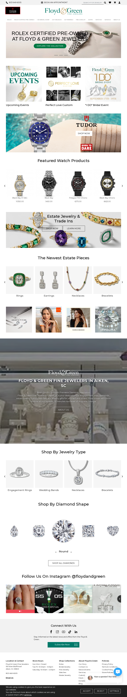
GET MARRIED (68, 20)
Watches (62, 672)
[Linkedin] (76, 631)
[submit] (105, 2)
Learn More (74, 228)
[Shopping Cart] (115, 2)
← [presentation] (56, 551)
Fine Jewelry (64, 670)
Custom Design (85, 675)
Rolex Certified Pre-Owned (24, 20)
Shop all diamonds (63, 563)
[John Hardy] (49, 319)
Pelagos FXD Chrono (78, 198)
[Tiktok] (69, 631)
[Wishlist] (110, 2)
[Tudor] (12, 10)
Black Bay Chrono (107, 198)
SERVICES (108, 20)
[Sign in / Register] (119, 2)
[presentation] (4, 185)
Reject (100, 691)
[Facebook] (51, 631)
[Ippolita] (108, 319)
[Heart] (113, 531)
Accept (86, 691)
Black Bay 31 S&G (19, 198)
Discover (74, 45)
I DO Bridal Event (43, 20)
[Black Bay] (49, 183)
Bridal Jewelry (64, 667)
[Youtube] (63, 631)
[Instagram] (57, 631)
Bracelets (107, 295)
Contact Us (83, 667)
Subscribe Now (62, 644)
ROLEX (9, 20)
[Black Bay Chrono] (107, 183)
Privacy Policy (107, 664)
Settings (114, 691)
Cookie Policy (107, 670)
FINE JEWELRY (80, 20)
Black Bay (49, 198)
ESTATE (90, 20)
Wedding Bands (49, 490)
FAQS (81, 678)
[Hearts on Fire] (19, 319)
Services (82, 672)
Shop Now (84, 133)
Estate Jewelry (65, 675)
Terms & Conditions (109, 667)
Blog (80, 684)
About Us (63, 410)
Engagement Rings (20, 490)
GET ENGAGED (57, 20)
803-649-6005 (11, 673)
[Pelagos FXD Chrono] (78, 183)
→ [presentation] (70, 551)
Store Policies (107, 672)
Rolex (61, 664)
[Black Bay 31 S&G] (20, 183)
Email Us (9, 678)
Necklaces (78, 295)
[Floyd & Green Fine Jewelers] (63, 11)
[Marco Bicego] (78, 319)
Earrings (49, 295)
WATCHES (98, 20)
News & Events (84, 670)
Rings (19, 295)
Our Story (82, 664)
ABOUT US (116, 20)
